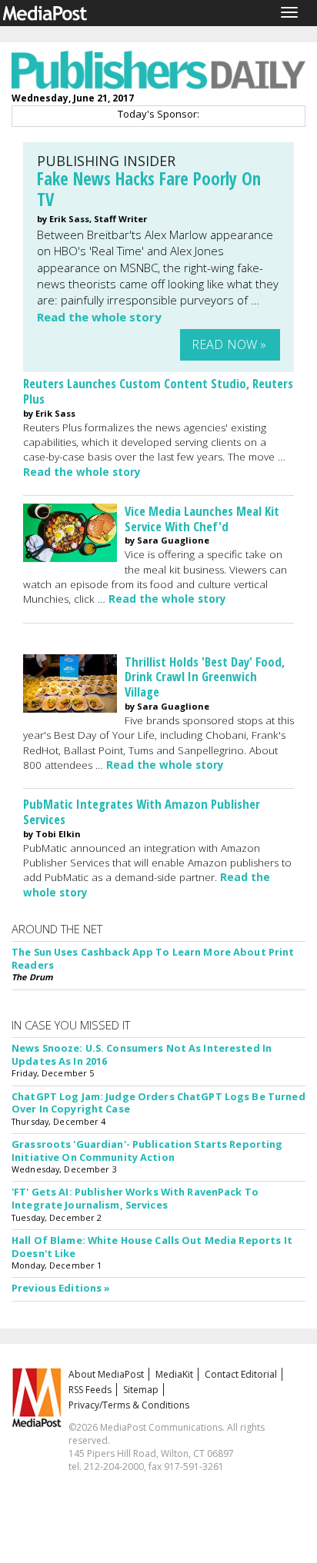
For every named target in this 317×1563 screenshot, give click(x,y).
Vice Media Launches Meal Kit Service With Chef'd (202, 518)
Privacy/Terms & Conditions (128, 1405)
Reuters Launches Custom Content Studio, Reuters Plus (158, 390)
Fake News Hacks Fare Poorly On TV (149, 189)
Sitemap (140, 1389)
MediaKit (174, 1374)
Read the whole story (99, 316)
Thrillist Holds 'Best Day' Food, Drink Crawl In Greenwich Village (205, 677)
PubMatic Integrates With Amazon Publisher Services (141, 811)
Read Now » (229, 344)
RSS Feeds (90, 1389)
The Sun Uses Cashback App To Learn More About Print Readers (153, 958)
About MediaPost (106, 1374)
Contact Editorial (241, 1374)
